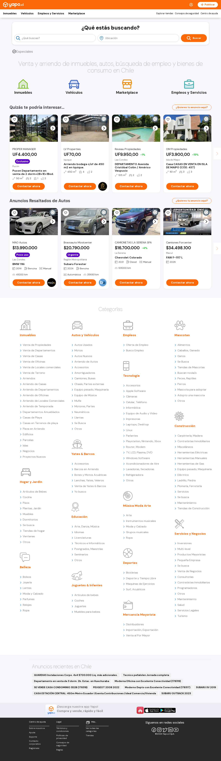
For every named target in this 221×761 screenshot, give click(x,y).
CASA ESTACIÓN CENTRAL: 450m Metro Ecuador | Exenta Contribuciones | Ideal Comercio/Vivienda (95, 693)
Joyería (27, 582)
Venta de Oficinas (34, 361)
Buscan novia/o (187, 373)
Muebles (28, 514)
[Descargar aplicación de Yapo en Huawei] (140, 710)
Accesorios (81, 367)
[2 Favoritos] (117, 119)
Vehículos (27, 13)
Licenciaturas (82, 538)
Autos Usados (83, 345)
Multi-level (183, 549)
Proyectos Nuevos (34, 457)
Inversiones (184, 543)
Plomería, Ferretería (189, 486)
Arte (129, 515)
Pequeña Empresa (188, 560)
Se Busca (80, 423)
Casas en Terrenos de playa (40, 423)
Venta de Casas (33, 356)
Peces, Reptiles (186, 378)
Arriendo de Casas (34, 384)
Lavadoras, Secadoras (140, 469)
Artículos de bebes (86, 595)
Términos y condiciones (62, 730)
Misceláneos (185, 447)
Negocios (29, 451)
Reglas (59, 749)
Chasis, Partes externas (89, 384)
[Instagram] (159, 730)
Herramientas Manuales (192, 458)
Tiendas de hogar (34, 531)
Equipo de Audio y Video (141, 413)
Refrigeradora (134, 475)
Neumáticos (81, 412)
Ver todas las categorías (92, 730)
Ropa (26, 610)
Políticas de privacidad (62, 737)
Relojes (27, 605)
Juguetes (80, 606)
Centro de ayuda (209, 13)
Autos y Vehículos (85, 335)
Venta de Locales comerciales (42, 367)
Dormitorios (30, 519)
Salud (180, 605)
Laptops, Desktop (137, 424)
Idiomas (79, 532)
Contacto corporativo (35, 742)
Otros (26, 542)
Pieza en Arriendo (34, 429)
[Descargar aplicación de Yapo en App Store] (152, 710)
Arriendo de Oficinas (36, 395)
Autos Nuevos (83, 356)
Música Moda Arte (137, 506)
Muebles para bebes (87, 612)
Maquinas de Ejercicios (140, 584)
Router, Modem (135, 447)
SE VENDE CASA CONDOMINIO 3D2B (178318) (61, 687)
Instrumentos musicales (141, 521)
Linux (129, 430)
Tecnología (131, 376)
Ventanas (29, 536)
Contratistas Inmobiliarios (193, 441)
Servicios (183, 491)
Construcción (185, 426)
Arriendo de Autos (86, 361)
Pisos (26, 503)
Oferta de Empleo (137, 345)
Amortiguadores (84, 373)
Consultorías (185, 577)
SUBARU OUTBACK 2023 (176, 693)
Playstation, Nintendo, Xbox (143, 441)
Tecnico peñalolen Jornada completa (146, 675)
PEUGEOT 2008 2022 (106, 687)
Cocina (27, 497)
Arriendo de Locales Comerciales (43, 401)
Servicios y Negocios (190, 534)
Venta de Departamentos (39, 350)
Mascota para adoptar (191, 389)
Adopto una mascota (191, 395)
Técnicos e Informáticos (89, 543)
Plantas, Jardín (32, 508)
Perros (181, 384)
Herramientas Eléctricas (192, 452)
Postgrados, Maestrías (88, 549)
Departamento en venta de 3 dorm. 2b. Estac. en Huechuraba (71, 681)
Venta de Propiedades (37, 345)
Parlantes (132, 435)
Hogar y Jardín (31, 482)
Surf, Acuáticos (135, 589)
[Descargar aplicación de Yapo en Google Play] (168, 710)
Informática (133, 408)
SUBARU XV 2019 (206, 687)
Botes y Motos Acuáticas (90, 475)
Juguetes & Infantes (86, 585)
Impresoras (133, 419)
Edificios (28, 434)
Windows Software (138, 458)
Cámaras (131, 396)
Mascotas (182, 335)
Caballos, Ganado (188, 350)
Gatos (181, 356)
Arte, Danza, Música (86, 526)
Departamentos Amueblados (41, 412)
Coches (79, 600)
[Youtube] (176, 730)
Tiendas (90, 735)
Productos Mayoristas (191, 554)
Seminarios (81, 554)
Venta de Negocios (189, 571)
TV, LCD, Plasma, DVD (139, 452)
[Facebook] (154, 730)
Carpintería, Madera (190, 435)
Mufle (77, 401)
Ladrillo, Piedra (186, 480)
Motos (78, 350)
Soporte (33, 736)
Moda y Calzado (33, 593)
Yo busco (80, 491)
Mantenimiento (186, 503)
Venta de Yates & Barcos (90, 486)
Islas (25, 445)
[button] (52, 128)
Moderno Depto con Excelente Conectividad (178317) (157, 687)
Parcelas (28, 440)
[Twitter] (165, 730)
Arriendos (29, 378)
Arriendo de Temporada (38, 406)
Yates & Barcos (83, 454)
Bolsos (27, 577)
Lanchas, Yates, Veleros (89, 480)
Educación (79, 517)
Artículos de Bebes (35, 491)
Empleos (129, 335)
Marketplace (76, 13)
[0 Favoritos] (14, 119)
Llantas (79, 417)
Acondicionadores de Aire (142, 463)
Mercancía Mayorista (139, 615)
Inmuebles (10, 13)
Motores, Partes (84, 406)
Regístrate (34, 748)
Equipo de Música (85, 395)
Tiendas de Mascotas (191, 367)
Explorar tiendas (164, 13)
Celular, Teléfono (136, 402)
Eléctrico (183, 475)
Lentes (27, 588)
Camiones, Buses (84, 378)
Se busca (28, 525)
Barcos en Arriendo (86, 469)
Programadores (187, 588)
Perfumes (29, 599)
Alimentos (183, 345)
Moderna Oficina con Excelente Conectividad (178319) (148, 681)
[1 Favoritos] (66, 213)
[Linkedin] (170, 730)
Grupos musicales (137, 532)
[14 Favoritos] (168, 119)
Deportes (130, 563)
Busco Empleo (135, 350)
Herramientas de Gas (190, 463)
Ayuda (32, 732)
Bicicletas (132, 572)
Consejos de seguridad (187, 13)
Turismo (182, 616)
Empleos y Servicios (51, 13)
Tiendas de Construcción (193, 508)
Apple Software (136, 391)
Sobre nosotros (37, 728)
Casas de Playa (32, 417)
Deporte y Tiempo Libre (141, 578)
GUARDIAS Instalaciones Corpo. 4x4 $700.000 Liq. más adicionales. (76, 675)
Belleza (25, 567)
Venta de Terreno (34, 373)
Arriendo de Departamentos (41, 389)
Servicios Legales (188, 610)
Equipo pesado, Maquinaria (91, 389)
